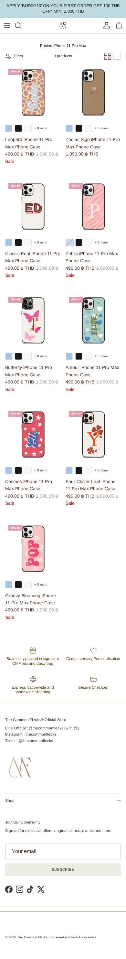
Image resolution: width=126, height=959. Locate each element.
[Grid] (107, 56)
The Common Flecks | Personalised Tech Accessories (57, 937)
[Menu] (7, 25)
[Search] (21, 25)
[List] (117, 56)
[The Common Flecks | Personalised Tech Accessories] (63, 25)
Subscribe (63, 869)
